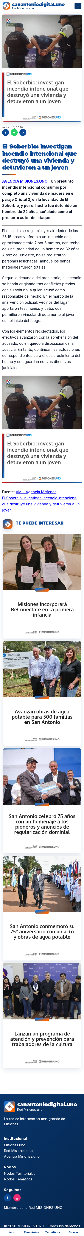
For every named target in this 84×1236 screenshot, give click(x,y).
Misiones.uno (14, 1145)
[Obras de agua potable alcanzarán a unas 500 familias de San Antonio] (42, 693)
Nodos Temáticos (18, 1179)
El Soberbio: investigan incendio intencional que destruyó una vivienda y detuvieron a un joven (41, 504)
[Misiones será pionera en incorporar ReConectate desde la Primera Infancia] (42, 586)
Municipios (31, 1232)
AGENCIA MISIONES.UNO (24, 181)
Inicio (10, 1232)
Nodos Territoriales (19, 1173)
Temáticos (52, 1232)
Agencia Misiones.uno (22, 1156)
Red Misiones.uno (18, 1151)
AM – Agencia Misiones (36, 492)
